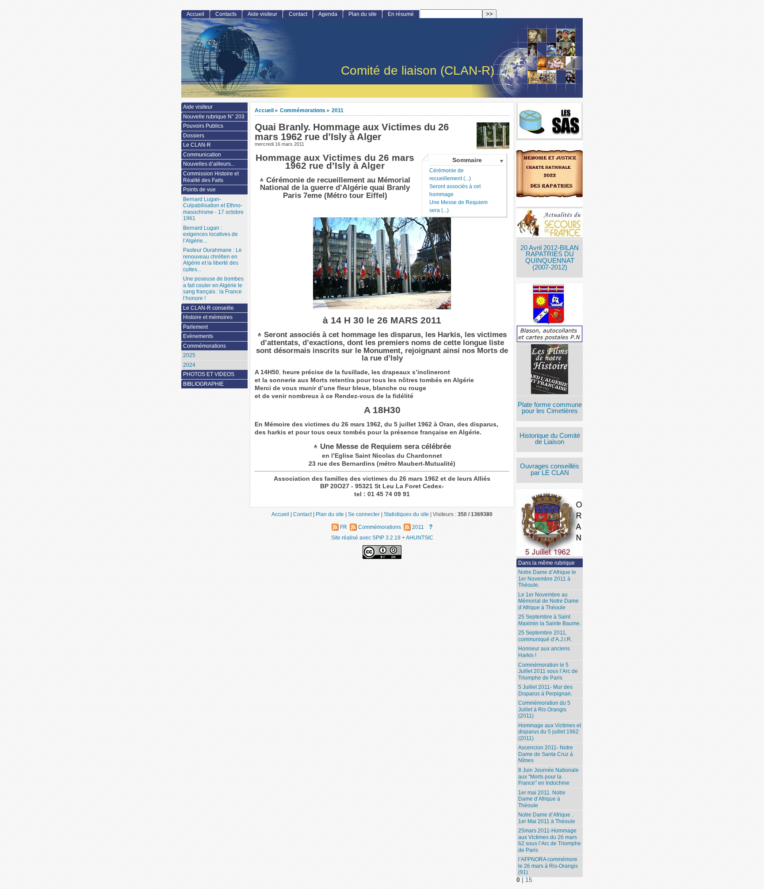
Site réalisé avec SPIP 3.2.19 (366, 537)
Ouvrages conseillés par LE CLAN (549, 469)
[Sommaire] (263, 180)
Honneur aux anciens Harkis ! (544, 652)
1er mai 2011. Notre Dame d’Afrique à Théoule (541, 799)
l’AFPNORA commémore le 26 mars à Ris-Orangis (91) (548, 865)
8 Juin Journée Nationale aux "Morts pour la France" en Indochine (548, 776)
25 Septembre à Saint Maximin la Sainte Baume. (549, 620)
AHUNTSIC (419, 537)
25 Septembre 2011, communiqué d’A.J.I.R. (545, 636)
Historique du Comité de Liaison (550, 439)
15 (528, 880)
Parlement (195, 327)
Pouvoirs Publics (203, 126)
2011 (338, 110)
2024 (189, 365)
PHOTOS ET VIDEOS (208, 374)
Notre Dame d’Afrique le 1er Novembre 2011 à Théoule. (547, 578)
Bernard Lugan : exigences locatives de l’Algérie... (210, 234)
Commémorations (302, 110)
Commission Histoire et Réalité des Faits (211, 177)
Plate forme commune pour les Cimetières (550, 408)
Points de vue (199, 189)
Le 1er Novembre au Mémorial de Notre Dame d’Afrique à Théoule (548, 601)
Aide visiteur (262, 14)
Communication (202, 155)
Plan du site (362, 14)
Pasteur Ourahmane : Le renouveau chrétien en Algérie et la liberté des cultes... (212, 260)
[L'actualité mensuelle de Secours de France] (549, 224)
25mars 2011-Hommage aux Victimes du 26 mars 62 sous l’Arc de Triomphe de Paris (549, 840)
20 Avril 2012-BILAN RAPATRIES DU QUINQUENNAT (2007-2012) (549, 257)
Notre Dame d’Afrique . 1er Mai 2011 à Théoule (546, 818)
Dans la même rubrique (546, 563)
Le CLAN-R (197, 145)
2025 (189, 355)
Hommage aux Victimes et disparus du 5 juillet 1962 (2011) (549, 731)
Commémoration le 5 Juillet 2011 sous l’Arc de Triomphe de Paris (548, 671)
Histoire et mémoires (208, 317)
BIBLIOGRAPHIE (203, 384)
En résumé (401, 14)
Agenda (327, 14)
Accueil (264, 110)
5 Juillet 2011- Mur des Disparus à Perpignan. (545, 690)
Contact (298, 14)
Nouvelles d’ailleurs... (209, 164)
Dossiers (193, 136)
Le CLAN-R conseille (208, 308)
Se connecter (364, 514)
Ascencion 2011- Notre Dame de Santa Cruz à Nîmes (545, 754)
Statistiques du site (406, 514)
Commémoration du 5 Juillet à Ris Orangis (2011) (544, 709)
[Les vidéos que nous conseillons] (549, 370)
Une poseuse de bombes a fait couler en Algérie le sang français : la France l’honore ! (213, 288)
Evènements (198, 336)
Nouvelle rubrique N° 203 (213, 117)
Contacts (226, 14)
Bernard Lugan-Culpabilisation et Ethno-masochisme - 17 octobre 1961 (213, 209)
